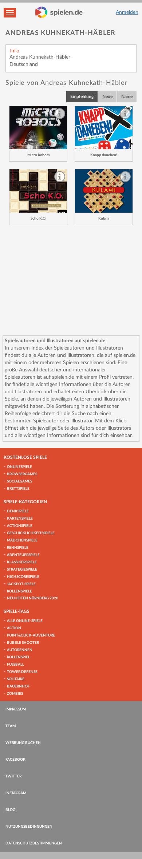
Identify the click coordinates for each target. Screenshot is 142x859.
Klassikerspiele (22, 562)
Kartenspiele (20, 518)
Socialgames (19, 481)
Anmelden (127, 12)
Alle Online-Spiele (25, 621)
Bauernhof (18, 686)
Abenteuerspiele (23, 555)
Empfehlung (82, 96)
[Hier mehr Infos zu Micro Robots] (38, 128)
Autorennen (19, 650)
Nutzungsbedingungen (28, 826)
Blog (10, 810)
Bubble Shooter (23, 643)
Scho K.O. (38, 218)
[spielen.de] (59, 12)
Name (127, 96)
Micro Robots (38, 155)
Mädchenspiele (22, 540)
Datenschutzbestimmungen (33, 843)
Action (14, 628)
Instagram (15, 793)
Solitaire (15, 679)
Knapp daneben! (103, 155)
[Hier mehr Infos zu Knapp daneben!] (104, 128)
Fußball (15, 664)
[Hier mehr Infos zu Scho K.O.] (38, 191)
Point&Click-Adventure (31, 635)
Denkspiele (18, 511)
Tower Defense (22, 672)
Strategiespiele (22, 569)
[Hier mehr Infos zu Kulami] (104, 191)
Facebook (15, 759)
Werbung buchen (23, 743)
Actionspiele (19, 526)
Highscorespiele (23, 577)
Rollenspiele (19, 591)
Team (10, 726)
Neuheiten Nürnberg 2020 (32, 598)
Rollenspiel (18, 657)
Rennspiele (17, 547)
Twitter (13, 776)
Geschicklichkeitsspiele (31, 533)
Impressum (15, 709)
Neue (107, 96)
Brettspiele (18, 488)
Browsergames (22, 474)
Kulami (104, 218)
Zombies (15, 694)
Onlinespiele (19, 467)
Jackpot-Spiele (21, 584)
